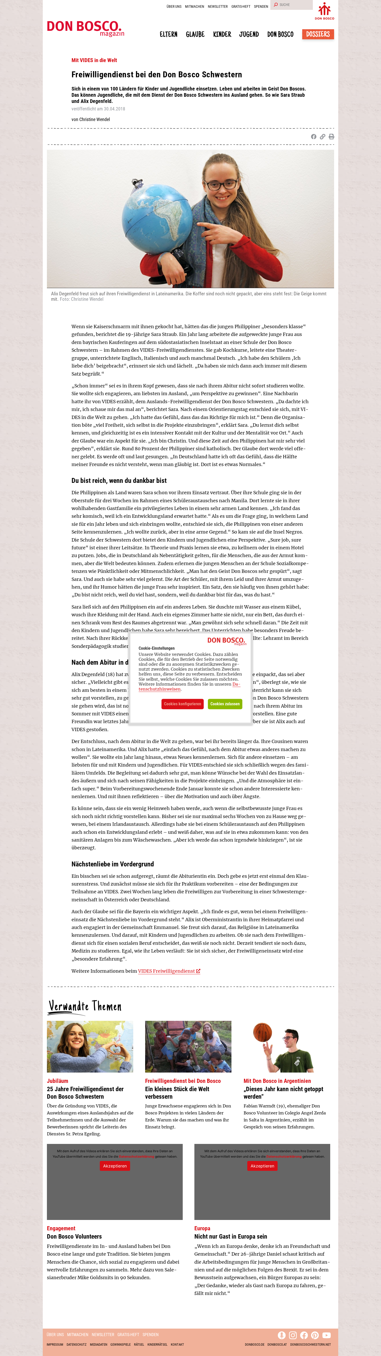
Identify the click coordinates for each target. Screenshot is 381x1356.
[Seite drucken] (330, 136)
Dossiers (318, 35)
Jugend (249, 35)
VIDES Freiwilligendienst (166, 971)
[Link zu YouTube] (326, 1334)
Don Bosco (280, 35)
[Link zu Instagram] (293, 1334)
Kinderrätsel (157, 1344)
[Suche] (274, 5)
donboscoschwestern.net (310, 1344)
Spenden (261, 6)
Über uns (174, 6)
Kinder (222, 35)
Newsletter (218, 6)
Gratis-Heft (240, 6)
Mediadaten (98, 1344)
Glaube (195, 35)
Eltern (169, 35)
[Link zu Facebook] (304, 1334)
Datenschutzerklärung (136, 1156)
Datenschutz (77, 1344)
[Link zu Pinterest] (315, 1334)
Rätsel (139, 1344)
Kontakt (177, 1344)
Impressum (55, 1344)
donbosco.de (254, 1344)
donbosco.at (277, 1344)
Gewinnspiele (120, 1344)
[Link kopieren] (321, 136)
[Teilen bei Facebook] (312, 136)
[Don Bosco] (324, 10)
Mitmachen (194, 6)
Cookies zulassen (225, 703)
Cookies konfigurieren (182, 703)
